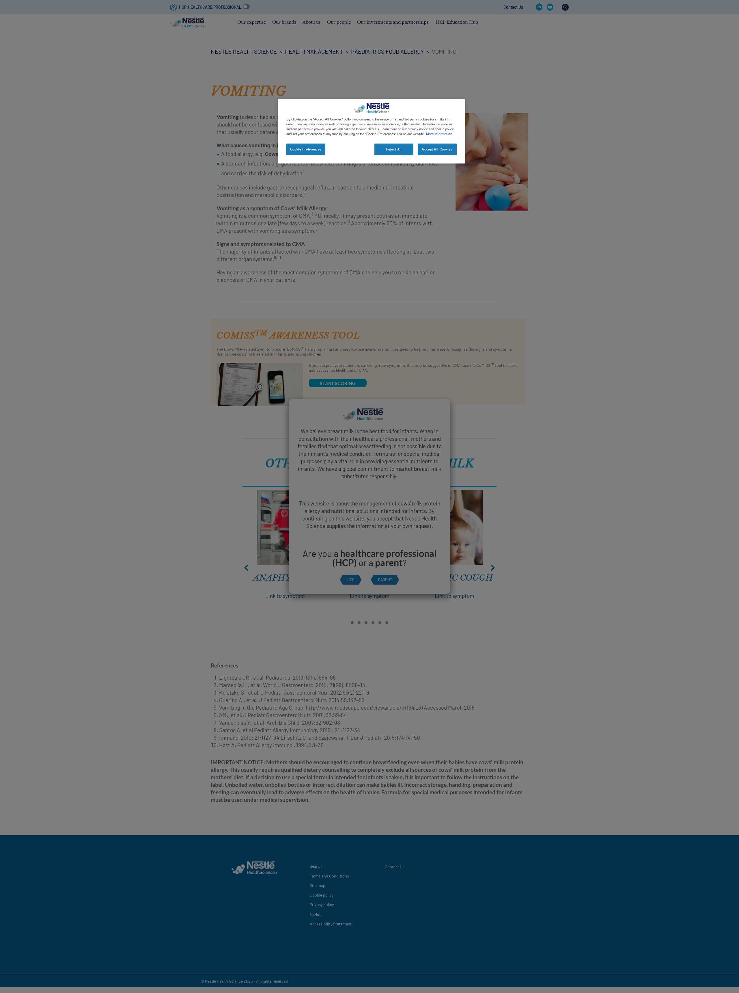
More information (439, 133)
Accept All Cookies (437, 149)
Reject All (394, 149)
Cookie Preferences (306, 149)
